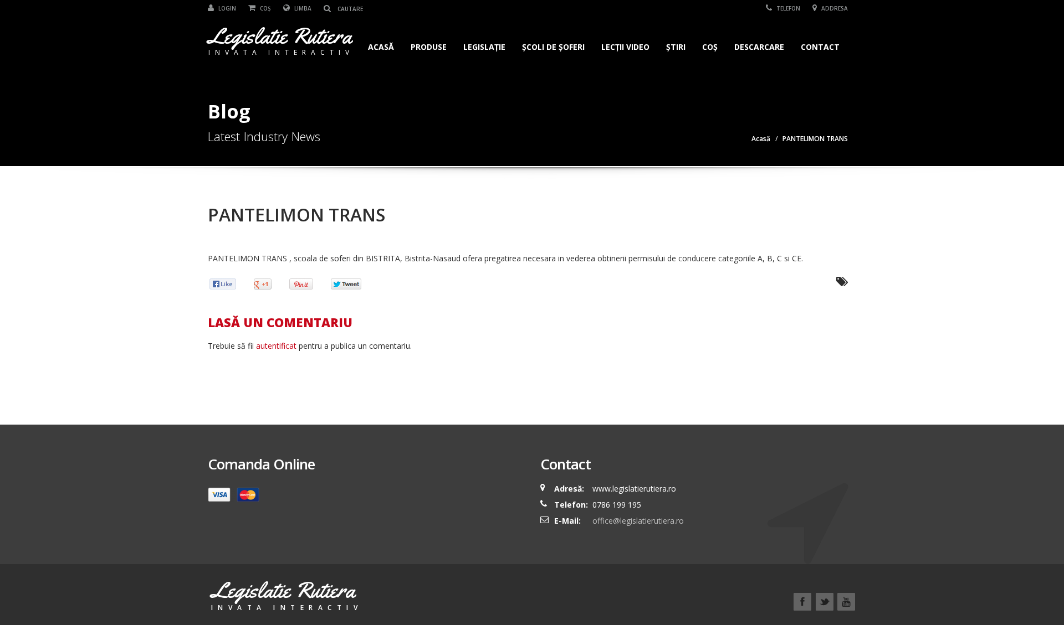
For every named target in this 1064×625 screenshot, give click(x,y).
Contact (820, 47)
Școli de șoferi (553, 47)
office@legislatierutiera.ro (637, 520)
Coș (264, 8)
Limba (302, 8)
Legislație (484, 47)
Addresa (834, 8)
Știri (676, 47)
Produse (429, 47)
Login (226, 8)
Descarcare (759, 47)
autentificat (276, 345)
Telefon (787, 8)
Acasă (381, 47)
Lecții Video (625, 47)
